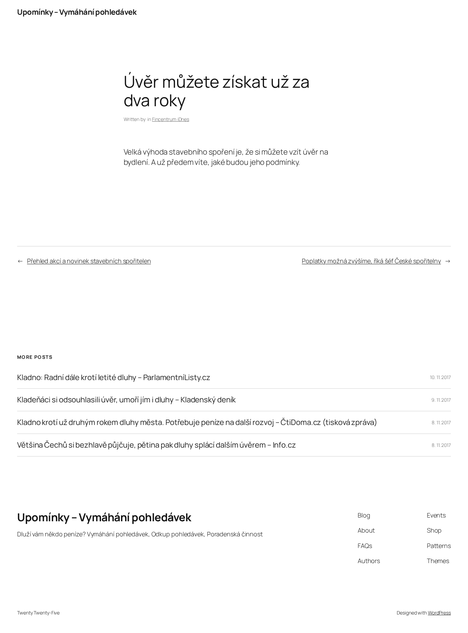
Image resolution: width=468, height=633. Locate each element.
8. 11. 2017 (441, 422)
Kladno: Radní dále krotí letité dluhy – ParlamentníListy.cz (113, 377)
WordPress (439, 612)
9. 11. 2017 (441, 400)
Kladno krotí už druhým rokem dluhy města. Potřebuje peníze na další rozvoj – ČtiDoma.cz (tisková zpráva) (197, 422)
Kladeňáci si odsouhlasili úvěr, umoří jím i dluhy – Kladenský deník (126, 399)
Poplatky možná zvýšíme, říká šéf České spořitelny (371, 261)
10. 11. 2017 (440, 377)
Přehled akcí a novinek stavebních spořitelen (89, 261)
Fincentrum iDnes (170, 119)
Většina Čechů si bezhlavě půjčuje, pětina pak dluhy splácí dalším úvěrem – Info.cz (156, 445)
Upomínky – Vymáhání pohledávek (76, 12)
